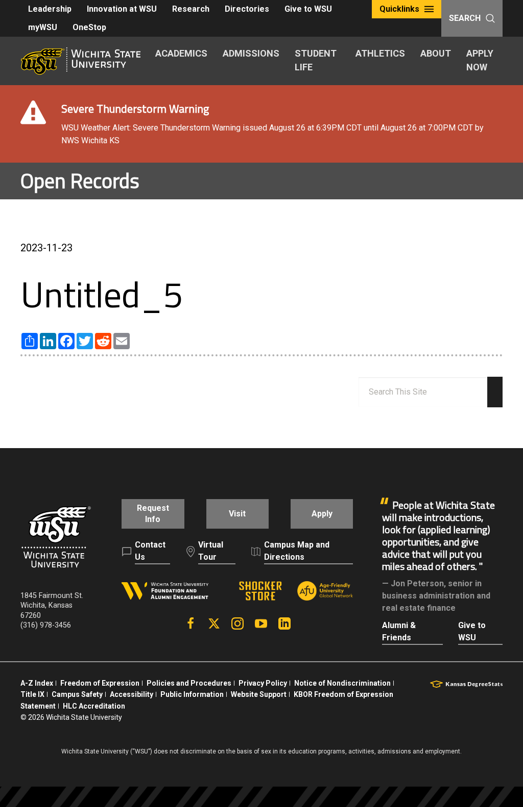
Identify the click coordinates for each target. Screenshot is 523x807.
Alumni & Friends (399, 631)
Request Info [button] (153, 513)
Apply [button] (322, 513)
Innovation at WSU (122, 9)
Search (465, 18)
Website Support (259, 694)
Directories (247, 9)
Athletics (380, 53)
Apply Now (479, 60)
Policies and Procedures (189, 683)
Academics (181, 53)
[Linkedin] (284, 623)
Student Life (316, 60)
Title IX (32, 694)
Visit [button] (237, 513)
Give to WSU (308, 9)
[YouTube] (261, 623)
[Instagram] (237, 623)
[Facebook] (190, 623)
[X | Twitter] (214, 623)
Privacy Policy (263, 683)
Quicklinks (399, 9)
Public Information (192, 694)
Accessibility (131, 694)
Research (190, 9)
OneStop (89, 27)
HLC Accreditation (94, 706)
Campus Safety (77, 694)
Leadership (50, 9)
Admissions (251, 53)
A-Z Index (36, 683)
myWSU (42, 27)
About (435, 53)
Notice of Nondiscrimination (342, 683)
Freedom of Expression (99, 683)
